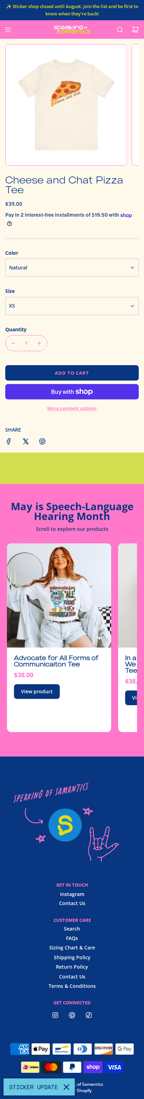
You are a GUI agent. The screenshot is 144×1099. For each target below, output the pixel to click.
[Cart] (135, 29)
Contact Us (72, 903)
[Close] (66, 1087)
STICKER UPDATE (33, 1087)
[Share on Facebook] (8, 442)
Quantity (16, 329)
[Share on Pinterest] (42, 442)
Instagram (72, 894)
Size (10, 291)
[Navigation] (7, 29)
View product (37, 691)
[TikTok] (88, 1015)
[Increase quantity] (39, 343)
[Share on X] (25, 442)
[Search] (120, 29)
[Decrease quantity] (13, 343)
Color (11, 253)
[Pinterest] (72, 1015)
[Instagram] (55, 1015)
